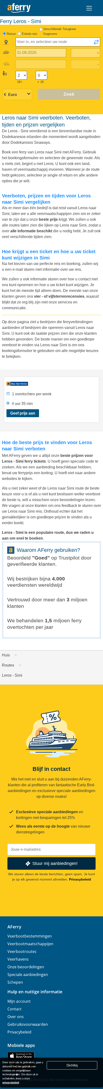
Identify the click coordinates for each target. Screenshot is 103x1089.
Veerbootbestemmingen (29, 936)
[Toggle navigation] (89, 8)
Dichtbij (72, 1065)
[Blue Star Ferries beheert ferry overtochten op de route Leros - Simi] (51, 383)
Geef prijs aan (22, 413)
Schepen (15, 982)
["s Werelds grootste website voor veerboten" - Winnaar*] (19, 8)
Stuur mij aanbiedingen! (55, 863)
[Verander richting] (96, 43)
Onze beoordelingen (25, 966)
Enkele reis (29, 34)
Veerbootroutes (21, 951)
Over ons (15, 1016)
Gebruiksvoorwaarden (27, 1024)
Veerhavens (18, 959)
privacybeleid (10, 1082)
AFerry (14, 927)
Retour (11, 34)
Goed (40, 557)
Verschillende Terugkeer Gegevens (59, 31)
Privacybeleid (80, 879)
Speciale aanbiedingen (27, 974)
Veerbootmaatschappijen (30, 943)
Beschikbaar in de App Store (20, 1056)
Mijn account (19, 1001)
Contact (14, 1009)
